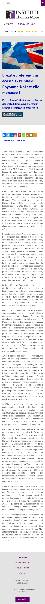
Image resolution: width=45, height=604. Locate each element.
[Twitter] (8, 135)
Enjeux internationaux (28, 31)
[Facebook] (4, 135)
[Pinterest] (19, 135)
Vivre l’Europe (9, 31)
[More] (35, 135)
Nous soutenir (22, 568)
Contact (22, 573)
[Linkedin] (12, 135)
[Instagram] (15, 135)
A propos (8, 24)
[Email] (31, 135)
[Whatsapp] (23, 135)
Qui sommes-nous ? (27, 24)
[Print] (27, 135)
